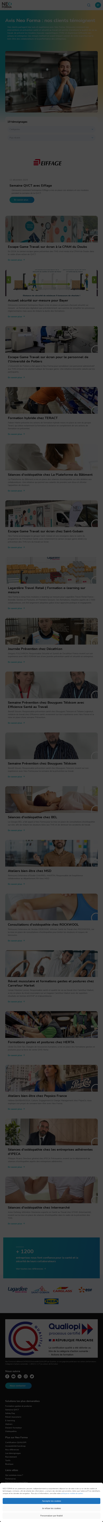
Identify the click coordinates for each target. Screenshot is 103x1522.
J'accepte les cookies (51, 1501)
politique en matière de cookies (72, 1493)
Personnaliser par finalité (51, 1515)
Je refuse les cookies (51, 1508)
